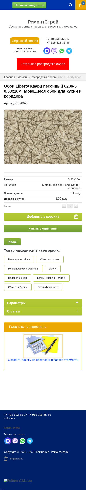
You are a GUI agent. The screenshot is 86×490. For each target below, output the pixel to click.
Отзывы (13, 311)
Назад (12, 241)
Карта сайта (12, 427)
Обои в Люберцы (17, 287)
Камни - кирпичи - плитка (51, 278)
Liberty (52, 268)
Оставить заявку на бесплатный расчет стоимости (43, 359)
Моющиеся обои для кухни (23, 268)
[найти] (70, 5)
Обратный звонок (25, 41)
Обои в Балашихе (48, 287)
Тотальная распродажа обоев (43, 64)
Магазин (22, 77)
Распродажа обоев (43, 77)
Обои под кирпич (49, 259)
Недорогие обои (17, 278)
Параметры (16, 303)
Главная (9, 77)
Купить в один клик (43, 228)
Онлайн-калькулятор (29, 5)
